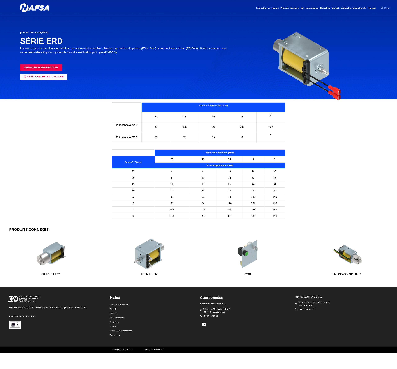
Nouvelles (325, 8)
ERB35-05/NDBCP (346, 274)
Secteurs (294, 8)
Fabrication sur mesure (267, 8)
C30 (248, 274)
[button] (41, 67)
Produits (284, 8)
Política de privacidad (153, 350)
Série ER (149, 274)
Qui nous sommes (309, 8)
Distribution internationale (353, 8)
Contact (335, 8)
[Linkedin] (204, 324)
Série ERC (51, 274)
